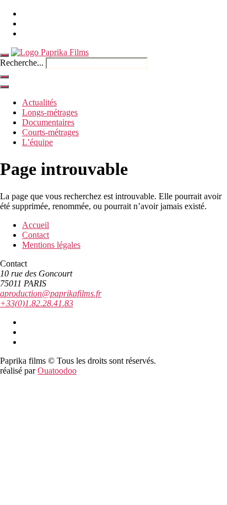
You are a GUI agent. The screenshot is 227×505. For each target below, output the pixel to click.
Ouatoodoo (57, 370)
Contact (35, 235)
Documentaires (48, 122)
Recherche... (22, 62)
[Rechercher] (4, 76)
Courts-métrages (50, 132)
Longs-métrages (50, 112)
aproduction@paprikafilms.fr (50, 293)
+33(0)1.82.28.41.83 (36, 303)
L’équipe (37, 142)
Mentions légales (51, 244)
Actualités (39, 102)
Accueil (35, 225)
